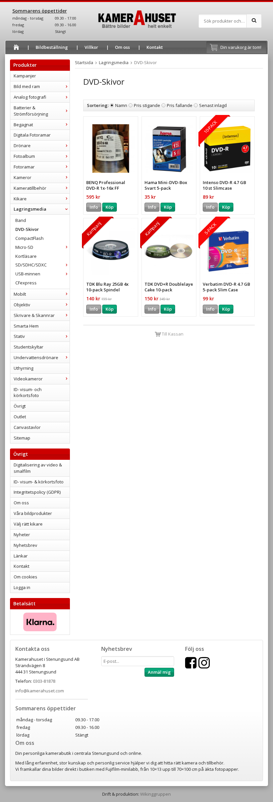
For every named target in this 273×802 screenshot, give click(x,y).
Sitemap (22, 438)
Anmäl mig (159, 672)
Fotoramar (24, 167)
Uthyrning (23, 368)
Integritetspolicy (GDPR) (37, 492)
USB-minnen (27, 274)
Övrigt (20, 406)
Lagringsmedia (30, 209)
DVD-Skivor (27, 229)
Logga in (22, 587)
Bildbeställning (52, 47)
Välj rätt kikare (28, 524)
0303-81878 (44, 681)
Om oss (122, 47)
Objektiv (22, 305)
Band (20, 220)
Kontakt (154, 47)
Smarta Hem (26, 326)
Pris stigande (147, 105)
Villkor (91, 47)
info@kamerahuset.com (39, 691)
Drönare (22, 146)
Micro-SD (24, 247)
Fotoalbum (24, 156)
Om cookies (25, 577)
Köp (110, 207)
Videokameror (28, 379)
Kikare (20, 199)
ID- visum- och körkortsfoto (28, 392)
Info (94, 207)
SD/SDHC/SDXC (31, 265)
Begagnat (23, 125)
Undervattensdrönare (36, 357)
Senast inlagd (213, 105)
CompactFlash (29, 238)
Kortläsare (26, 256)
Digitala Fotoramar (32, 135)
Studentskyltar (28, 347)
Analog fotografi (30, 97)
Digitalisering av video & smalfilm (38, 468)
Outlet (20, 417)
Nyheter (22, 535)
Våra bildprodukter (33, 513)
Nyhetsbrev (25, 545)
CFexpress (26, 283)
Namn (121, 105)
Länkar (21, 556)
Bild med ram (27, 86)
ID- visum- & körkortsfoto (39, 482)
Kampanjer (25, 76)
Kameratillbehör (30, 188)
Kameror (22, 177)
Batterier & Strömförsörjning (31, 111)
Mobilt (20, 294)
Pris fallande (179, 105)
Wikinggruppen (155, 794)
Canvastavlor (27, 427)
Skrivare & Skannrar (34, 315)
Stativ (19, 336)
